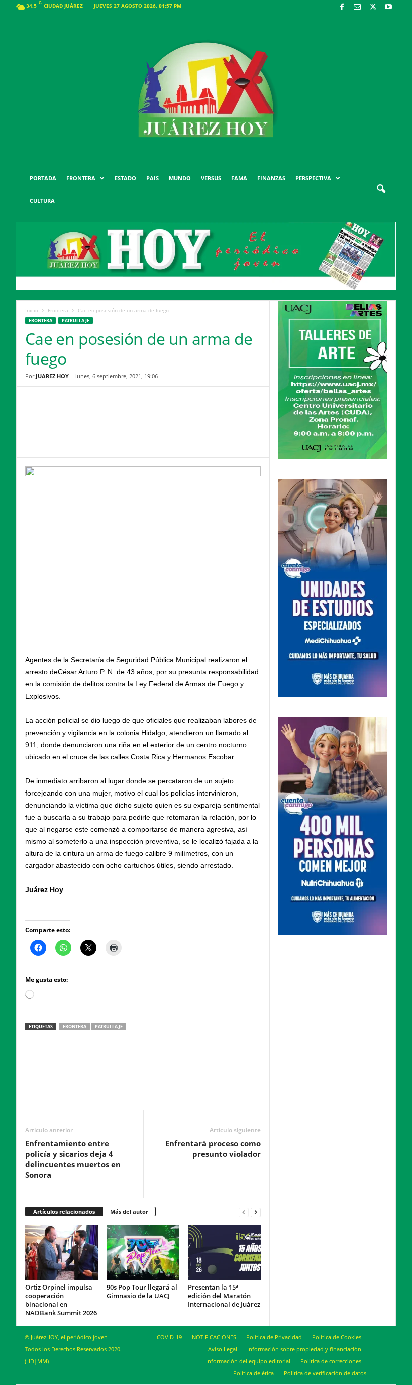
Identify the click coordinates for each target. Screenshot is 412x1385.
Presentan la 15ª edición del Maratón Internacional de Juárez (224, 1295)
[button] (381, 189)
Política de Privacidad (274, 1337)
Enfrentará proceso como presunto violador (213, 1148)
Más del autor (129, 1211)
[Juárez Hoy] (206, 90)
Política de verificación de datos (325, 1373)
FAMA (239, 178)
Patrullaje (75, 320)
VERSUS (211, 178)
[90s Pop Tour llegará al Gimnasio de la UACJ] (143, 1252)
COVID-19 (169, 1337)
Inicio (31, 310)
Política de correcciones (330, 1361)
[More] (221, 429)
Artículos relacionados (64, 1211)
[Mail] (357, 7)
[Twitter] (373, 7)
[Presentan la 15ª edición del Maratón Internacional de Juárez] (224, 1252)
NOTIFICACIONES (214, 1337)
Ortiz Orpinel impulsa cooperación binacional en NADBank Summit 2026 (61, 1299)
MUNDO (180, 178)
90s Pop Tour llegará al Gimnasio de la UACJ (142, 1291)
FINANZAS (271, 178)
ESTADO (125, 178)
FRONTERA (80, 178)
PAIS (152, 178)
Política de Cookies (336, 1337)
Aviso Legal (222, 1349)
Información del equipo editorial (248, 1361)
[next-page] (256, 1212)
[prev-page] (244, 1212)
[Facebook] (342, 7)
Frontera (58, 310)
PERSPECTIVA (313, 178)
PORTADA (43, 178)
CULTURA (42, 200)
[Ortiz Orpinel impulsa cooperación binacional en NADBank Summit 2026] (61, 1252)
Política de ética (253, 1373)
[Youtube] (388, 7)
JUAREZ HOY (52, 376)
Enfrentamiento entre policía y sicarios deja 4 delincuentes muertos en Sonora (73, 1159)
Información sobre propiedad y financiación (304, 1349)
